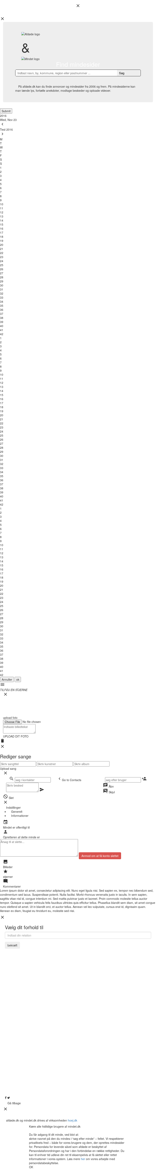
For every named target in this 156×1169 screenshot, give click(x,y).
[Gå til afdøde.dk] (78, 584)
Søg (121, 73)
